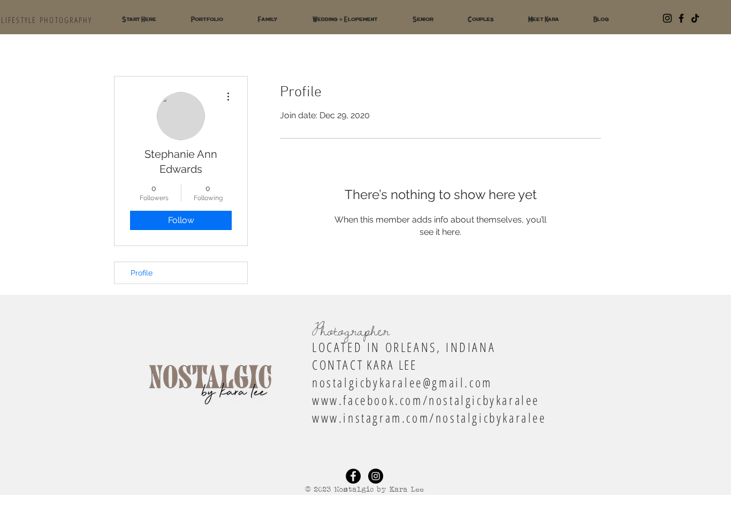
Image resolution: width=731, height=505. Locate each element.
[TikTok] (695, 18)
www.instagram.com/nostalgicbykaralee (429, 417)
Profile (142, 273)
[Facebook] (681, 18)
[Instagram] (667, 18)
